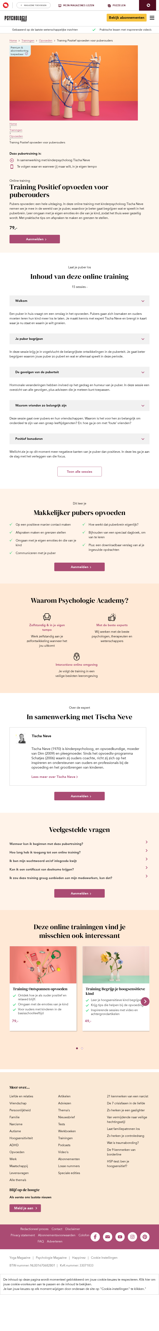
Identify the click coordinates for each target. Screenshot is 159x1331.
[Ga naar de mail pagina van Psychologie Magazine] (107, 1236)
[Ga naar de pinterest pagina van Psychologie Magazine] (144, 1236)
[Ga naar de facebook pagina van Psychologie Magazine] (95, 1236)
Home (13, 40)
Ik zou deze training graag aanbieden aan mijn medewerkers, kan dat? (61, 878)
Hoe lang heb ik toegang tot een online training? (45, 852)
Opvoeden (45, 40)
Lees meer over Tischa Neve (53, 777)
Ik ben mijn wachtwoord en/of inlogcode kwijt (43, 861)
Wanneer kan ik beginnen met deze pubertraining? (46, 844)
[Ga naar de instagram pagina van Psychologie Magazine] (132, 1236)
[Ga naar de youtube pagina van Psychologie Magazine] (120, 1236)
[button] (147, 5)
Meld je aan (23, 1208)
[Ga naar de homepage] (16, 19)
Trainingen (28, 40)
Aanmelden (35, 239)
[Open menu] (152, 18)
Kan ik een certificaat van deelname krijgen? (42, 869)
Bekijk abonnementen (126, 17)
